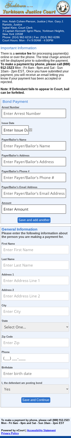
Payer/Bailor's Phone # (15, 171)
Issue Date (8, 123)
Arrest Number (10, 107)
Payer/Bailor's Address (15, 155)
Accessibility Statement (41, 430)
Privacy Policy (10, 433)
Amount (6, 202)
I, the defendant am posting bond (22, 382)
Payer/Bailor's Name (14, 139)
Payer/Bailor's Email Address (19, 187)
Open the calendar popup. (30, 130)
